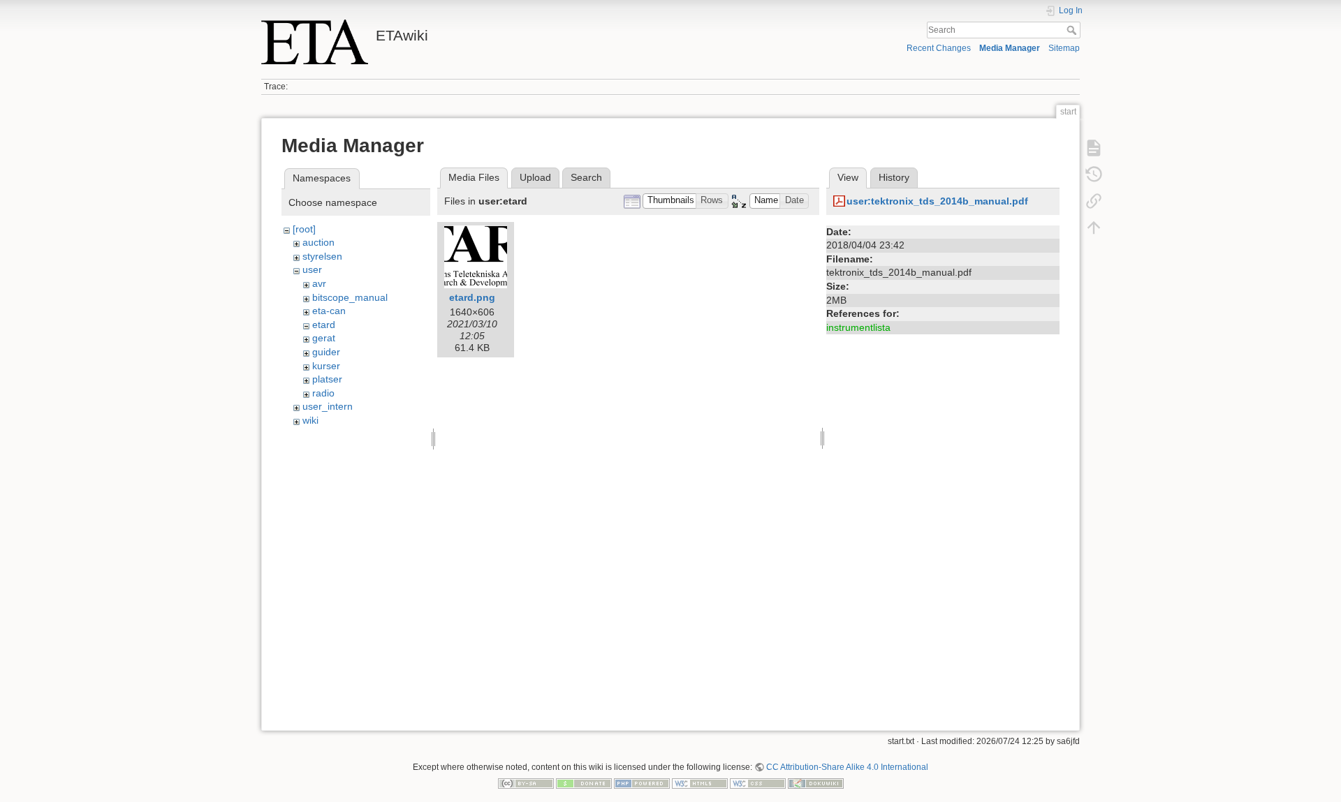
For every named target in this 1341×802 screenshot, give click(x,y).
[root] (304, 229)
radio (323, 393)
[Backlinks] (1094, 201)
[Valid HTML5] (700, 783)
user (312, 269)
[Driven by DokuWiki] (816, 783)
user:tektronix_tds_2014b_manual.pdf (937, 201)
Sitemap (1064, 48)
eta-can (329, 310)
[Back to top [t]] (1094, 227)
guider (326, 351)
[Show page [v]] (1094, 148)
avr (319, 283)
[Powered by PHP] (642, 783)
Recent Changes (939, 48)
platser (327, 379)
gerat (323, 337)
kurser (326, 365)
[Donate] (584, 783)
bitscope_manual (350, 297)
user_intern (327, 406)
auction (318, 242)
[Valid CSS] (758, 783)
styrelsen (322, 256)
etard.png (472, 297)
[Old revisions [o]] (1094, 174)
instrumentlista (858, 327)
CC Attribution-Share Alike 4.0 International (847, 767)
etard (323, 324)
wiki (310, 420)
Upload (535, 177)
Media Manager (1009, 48)
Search (1073, 30)
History (894, 177)
